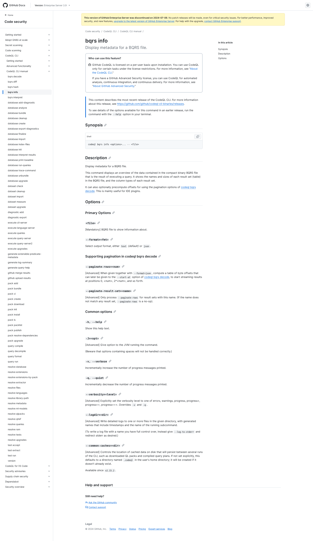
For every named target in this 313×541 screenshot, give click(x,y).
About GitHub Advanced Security (113, 86)
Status (132, 528)
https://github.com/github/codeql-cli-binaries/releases (150, 103)
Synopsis (94, 125)
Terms (112, 528)
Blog (170, 528)
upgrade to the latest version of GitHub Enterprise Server (144, 21)
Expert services (157, 528)
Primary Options (98, 213)
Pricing (142, 528)
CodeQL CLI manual (130, 31)
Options (92, 201)
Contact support (97, 507)
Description (96, 157)
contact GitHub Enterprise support (222, 21)
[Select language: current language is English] (307, 5)
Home (10, 15)
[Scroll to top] (306, 534)
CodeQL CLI (110, 31)
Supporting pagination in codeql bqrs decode (121, 256)
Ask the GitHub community (103, 502)
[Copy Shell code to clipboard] (197, 136)
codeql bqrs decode (156, 277)
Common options (98, 312)
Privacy (123, 528)
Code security (16, 22)
